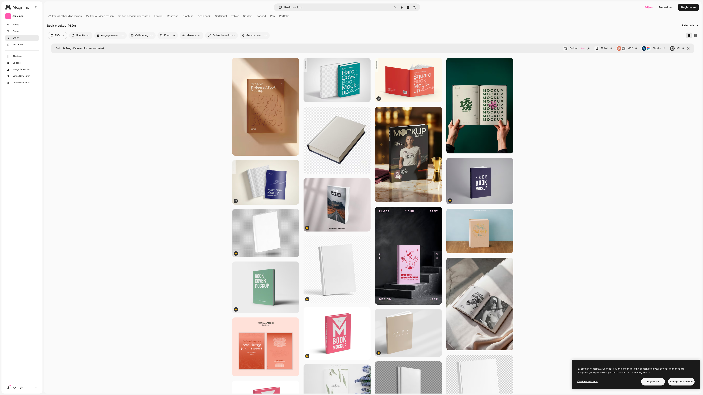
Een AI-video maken (102, 16)
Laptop (158, 16)
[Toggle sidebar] (36, 7)
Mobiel (604, 48)
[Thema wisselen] (21, 388)
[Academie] (15, 388)
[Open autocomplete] (279, 7)
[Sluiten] (688, 48)
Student (247, 16)
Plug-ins (657, 48)
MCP (630, 48)
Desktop (577, 48)
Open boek (204, 16)
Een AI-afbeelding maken (67, 16)
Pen (272, 16)
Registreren (688, 7)
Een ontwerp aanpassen (136, 16)
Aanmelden (665, 7)
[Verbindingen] (8, 388)
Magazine (172, 16)
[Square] (696, 35)
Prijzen (648, 7)
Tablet (235, 16)
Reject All (653, 381)
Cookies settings (587, 381)
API (678, 48)
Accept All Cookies (681, 381)
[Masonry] (689, 35)
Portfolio (284, 16)
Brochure (188, 16)
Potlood (261, 16)
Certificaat (221, 16)
